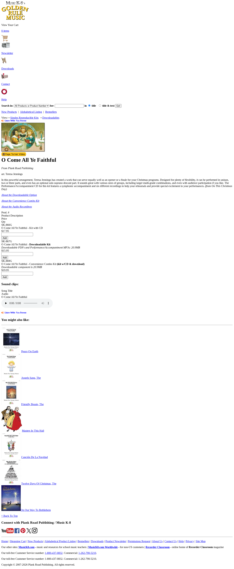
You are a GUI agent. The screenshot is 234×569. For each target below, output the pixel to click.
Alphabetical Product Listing (60, 541)
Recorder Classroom (158, 547)
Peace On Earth (29, 351)
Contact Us (170, 541)
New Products (9, 111)
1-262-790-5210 (87, 552)
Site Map (201, 541)
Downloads (7, 68)
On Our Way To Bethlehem (36, 510)
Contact (5, 84)
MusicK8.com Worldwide (103, 547)
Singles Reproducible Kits (24, 117)
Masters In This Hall (33, 430)
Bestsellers (51, 111)
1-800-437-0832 (54, 552)
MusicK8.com (26, 547)
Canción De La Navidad (34, 457)
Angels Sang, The (31, 377)
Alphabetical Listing (31, 111)
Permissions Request (139, 541)
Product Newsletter (115, 541)
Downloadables (50, 117)
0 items (5, 30)
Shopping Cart (18, 541)
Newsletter (7, 53)
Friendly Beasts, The (32, 404)
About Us (157, 541)
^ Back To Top (9, 515)
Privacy (190, 541)
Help (4, 99)
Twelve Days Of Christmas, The (38, 483)
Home (4, 541)
